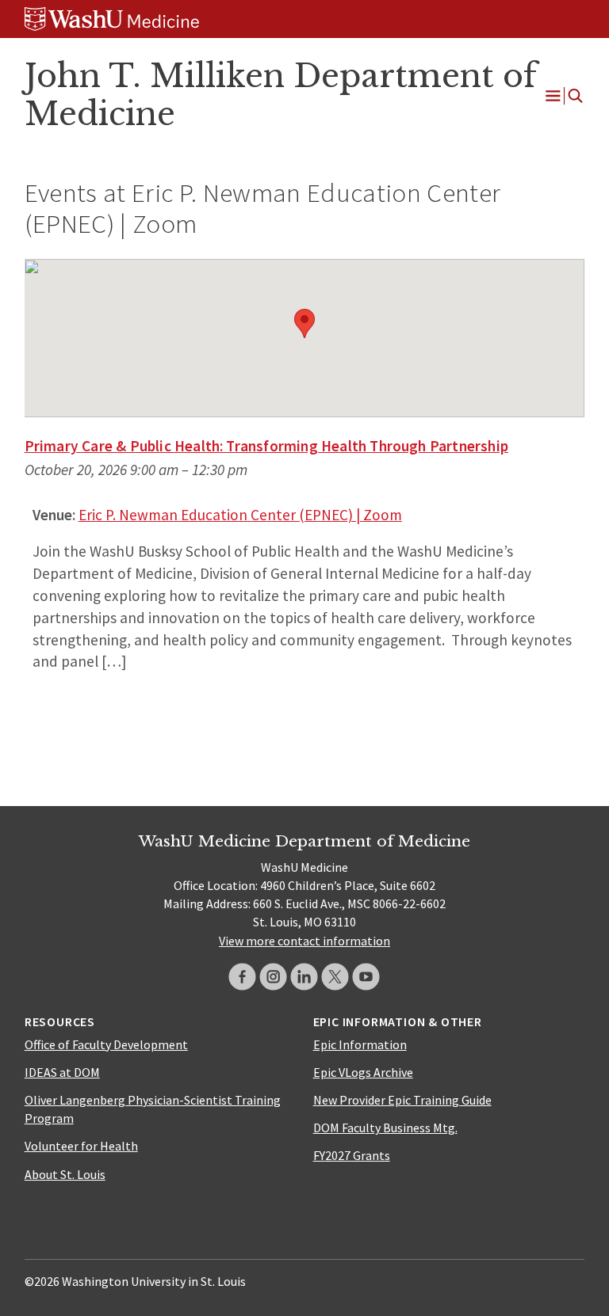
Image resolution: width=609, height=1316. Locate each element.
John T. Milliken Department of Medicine (281, 95)
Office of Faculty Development (106, 1044)
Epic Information (360, 1044)
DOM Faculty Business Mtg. (385, 1127)
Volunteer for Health (81, 1146)
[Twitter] (335, 977)
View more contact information (304, 941)
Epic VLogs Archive (363, 1072)
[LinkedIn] (304, 977)
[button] (304, 323)
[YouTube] (366, 977)
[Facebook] (242, 977)
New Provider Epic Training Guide (402, 1100)
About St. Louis (65, 1174)
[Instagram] (273, 977)
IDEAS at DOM (62, 1072)
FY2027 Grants (351, 1155)
